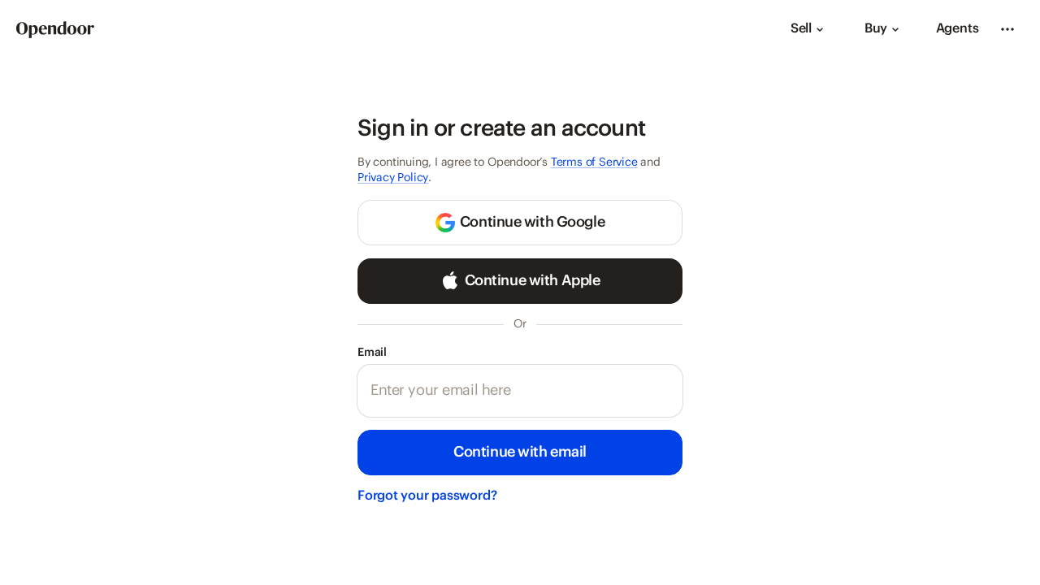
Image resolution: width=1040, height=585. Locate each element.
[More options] (1007, 29)
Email (399, 352)
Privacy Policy (393, 178)
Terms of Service (594, 162)
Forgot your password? (427, 496)
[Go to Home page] (55, 29)
